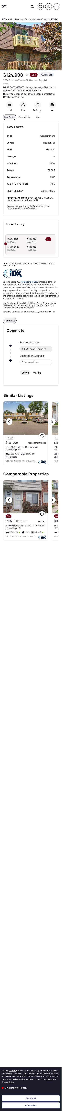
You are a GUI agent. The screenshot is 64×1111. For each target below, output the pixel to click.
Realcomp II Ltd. (29, 281)
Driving (25, 372)
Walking (37, 372)
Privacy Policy (8, 1082)
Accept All (31, 1098)
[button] (27, 75)
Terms (50, 1079)
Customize (30, 1105)
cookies (12, 1070)
